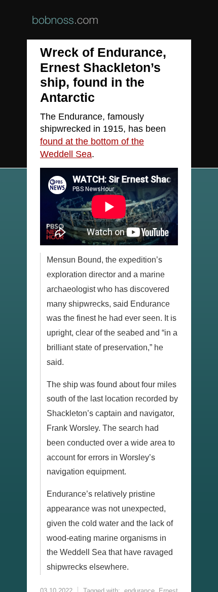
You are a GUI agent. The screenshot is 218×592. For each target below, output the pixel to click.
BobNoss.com (65, 19)
